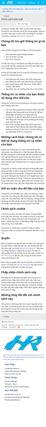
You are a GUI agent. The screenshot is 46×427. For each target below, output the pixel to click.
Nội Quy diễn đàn (11, 381)
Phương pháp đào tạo (12, 400)
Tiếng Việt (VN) (8, 322)
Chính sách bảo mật (31, 325)
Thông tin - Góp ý (11, 384)
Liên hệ (4, 325)
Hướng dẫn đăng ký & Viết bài (15, 371)
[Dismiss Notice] (43, 9)
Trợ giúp (4, 327)
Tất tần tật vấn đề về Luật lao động (17, 387)
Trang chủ (12, 327)
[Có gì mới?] (38, 2)
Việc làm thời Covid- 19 (13, 394)
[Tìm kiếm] (43, 2)
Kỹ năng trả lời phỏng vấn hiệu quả (17, 397)
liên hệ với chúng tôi (25, 36)
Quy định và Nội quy (15, 325)
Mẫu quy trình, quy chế (13, 374)
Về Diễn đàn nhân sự (12, 368)
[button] (3, 2)
